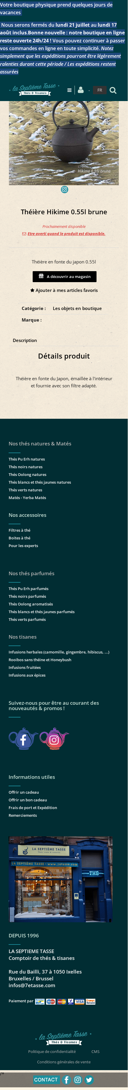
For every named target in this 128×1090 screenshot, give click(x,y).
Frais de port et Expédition (33, 807)
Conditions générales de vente (64, 1062)
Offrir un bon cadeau (28, 800)
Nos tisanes (23, 636)
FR (99, 90)
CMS (95, 1051)
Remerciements (23, 815)
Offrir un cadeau (24, 792)
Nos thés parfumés (31, 573)
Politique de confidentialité (52, 1051)
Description (25, 340)
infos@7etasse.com (32, 985)
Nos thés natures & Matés (40, 443)
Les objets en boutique (77, 308)
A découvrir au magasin (68, 276)
